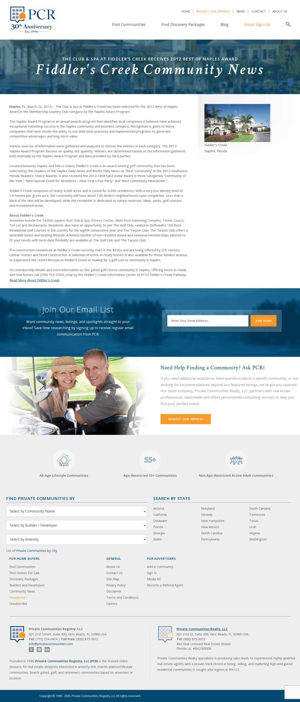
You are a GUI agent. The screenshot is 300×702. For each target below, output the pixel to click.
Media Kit (154, 579)
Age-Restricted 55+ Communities (150, 466)
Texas (253, 521)
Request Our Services (213, 11)
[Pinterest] (39, 649)
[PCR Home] (19, 634)
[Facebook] (31, 649)
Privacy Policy (116, 585)
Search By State (171, 498)
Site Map (112, 579)
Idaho (157, 539)
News (241, 11)
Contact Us (114, 573)
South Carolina (259, 508)
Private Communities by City (36, 551)
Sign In (152, 573)
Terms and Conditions (122, 597)
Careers (111, 604)
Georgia (159, 533)
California (160, 514)
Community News (22, 591)
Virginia (254, 533)
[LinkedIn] (47, 649)
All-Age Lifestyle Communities (64, 475)
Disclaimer (113, 591)
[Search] (287, 24)
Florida (158, 527)
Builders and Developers (27, 585)
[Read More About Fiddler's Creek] (237, 122)
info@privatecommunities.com (51, 644)
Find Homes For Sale (24, 573)
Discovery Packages (23, 579)
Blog (225, 24)
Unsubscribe (18, 604)
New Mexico (210, 527)
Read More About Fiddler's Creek (34, 280)
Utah (252, 527)
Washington (258, 539)
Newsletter (17, 597)
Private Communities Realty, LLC (202, 629)
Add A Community (160, 567)
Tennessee (257, 514)
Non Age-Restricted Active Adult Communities (236, 475)
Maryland (208, 508)
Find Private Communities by (40, 498)
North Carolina (211, 533)
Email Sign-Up (257, 24)
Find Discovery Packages (183, 24)
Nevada (206, 514)
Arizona (158, 508)
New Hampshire (212, 521)
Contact (258, 11)
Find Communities (129, 24)
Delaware (160, 521)
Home (186, 11)
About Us (279, 11)
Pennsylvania (210, 539)
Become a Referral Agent (165, 585)
